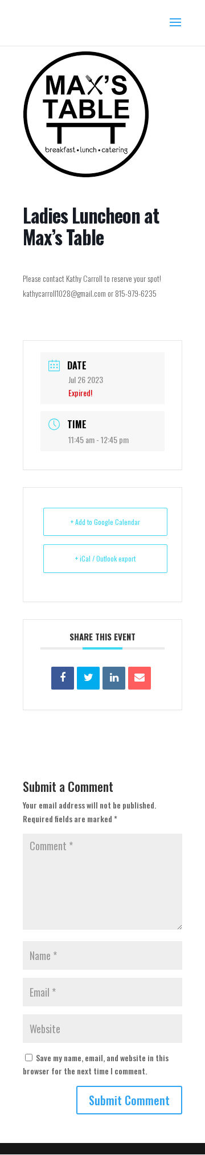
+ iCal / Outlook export (105, 558)
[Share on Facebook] (62, 678)
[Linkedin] (113, 678)
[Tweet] (88, 678)
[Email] (139, 678)
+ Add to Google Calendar (105, 522)
